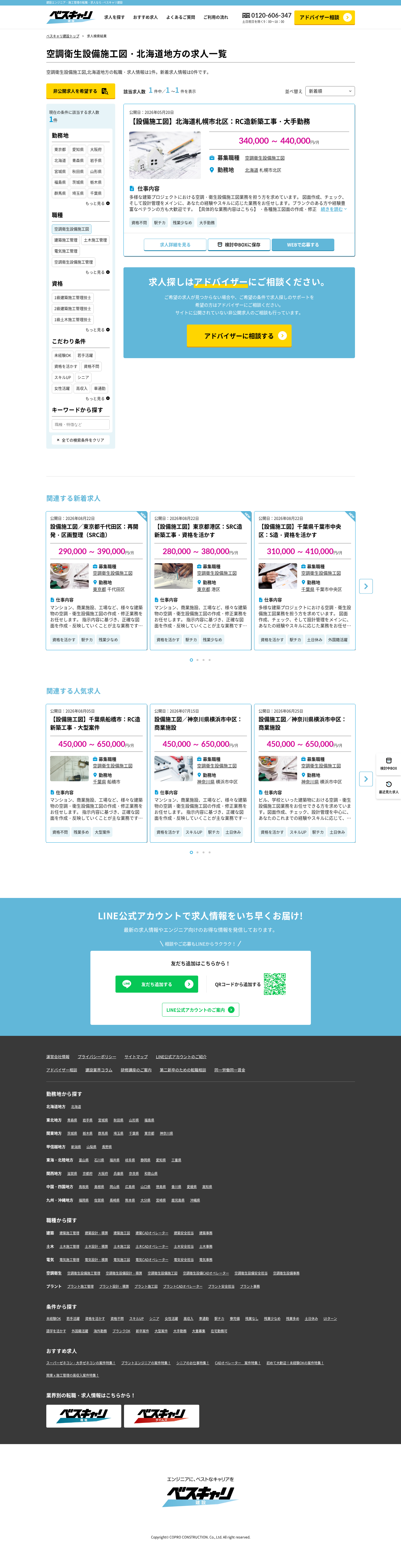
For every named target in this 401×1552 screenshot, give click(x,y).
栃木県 (88, 1133)
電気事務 (205, 1259)
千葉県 (134, 1133)
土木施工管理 (69, 1246)
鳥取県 (84, 1186)
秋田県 (118, 1120)
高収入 (188, 1318)
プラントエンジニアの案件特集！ (146, 1362)
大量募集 (198, 1330)
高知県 (207, 1186)
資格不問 (139, 222)
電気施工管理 (69, 1259)
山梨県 (91, 1146)
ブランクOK (121, 1330)
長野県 (107, 1146)
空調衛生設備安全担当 (251, 1273)
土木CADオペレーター (152, 1246)
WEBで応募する (303, 244)
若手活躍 (73, 1318)
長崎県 (115, 1200)
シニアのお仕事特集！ (192, 1362)
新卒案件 (142, 1330)
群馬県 (103, 1133)
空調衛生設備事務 (286, 1273)
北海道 (76, 1106)
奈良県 (134, 1173)
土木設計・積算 (96, 1246)
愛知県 (161, 1160)
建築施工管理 (69, 1232)
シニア (154, 1318)
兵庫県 (118, 1173)
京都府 (88, 1173)
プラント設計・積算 (114, 1286)
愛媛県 (192, 1186)
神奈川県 (166, 1133)
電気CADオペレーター (152, 1259)
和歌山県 (151, 1173)
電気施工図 (122, 1259)
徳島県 (161, 1186)
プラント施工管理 (80, 1286)
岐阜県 (130, 1160)
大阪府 (103, 1173)
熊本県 (130, 1200)
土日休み (314, 639)
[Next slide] (366, 586)
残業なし (252, 1318)
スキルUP (193, 832)
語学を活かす (56, 1330)
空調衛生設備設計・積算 (124, 1273)
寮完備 (235, 1318)
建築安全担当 (184, 1232)
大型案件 (102, 832)
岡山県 (115, 1186)
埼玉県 (118, 1133)
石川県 (99, 1160)
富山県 (84, 1160)
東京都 (149, 1133)
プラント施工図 (146, 1286)
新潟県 (76, 1146)
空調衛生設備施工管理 (83, 1273)
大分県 (145, 1200)
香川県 (176, 1186)
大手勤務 (207, 222)
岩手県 (88, 1120)
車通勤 (204, 1318)
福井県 (115, 1160)
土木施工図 (122, 1246)
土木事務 (205, 1246)
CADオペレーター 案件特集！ (238, 1362)
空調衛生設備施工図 (265, 157)
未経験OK (53, 1318)
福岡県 (84, 1200)
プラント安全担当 (221, 1286)
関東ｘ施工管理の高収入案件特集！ (72, 1375)
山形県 (134, 1120)
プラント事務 (250, 1286)
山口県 (145, 1186)
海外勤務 (100, 1330)
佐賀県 (99, 1200)
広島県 (130, 1186)
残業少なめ (182, 222)
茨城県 (72, 1133)
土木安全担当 (184, 1246)
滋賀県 (72, 1173)
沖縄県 (195, 1200)
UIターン (330, 1318)
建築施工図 (122, 1232)
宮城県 (103, 1120)
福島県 (149, 1120)
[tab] (191, 659)
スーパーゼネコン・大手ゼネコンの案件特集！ (81, 1362)
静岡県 (145, 1160)
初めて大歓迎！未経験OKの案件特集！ (295, 1362)
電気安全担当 (184, 1259)
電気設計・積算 (96, 1259)
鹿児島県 (178, 1200)
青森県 (72, 1120)
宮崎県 (161, 1200)
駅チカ (160, 222)
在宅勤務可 (219, 1330)
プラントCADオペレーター (183, 1286)
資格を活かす (64, 639)
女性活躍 (171, 1318)
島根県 (99, 1186)
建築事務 (205, 1232)
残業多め (81, 832)
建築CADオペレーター (152, 1232)
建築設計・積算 (96, 1232)
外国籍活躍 (338, 639)
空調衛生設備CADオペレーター (206, 1273)
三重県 (176, 1160)
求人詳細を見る (175, 244)
